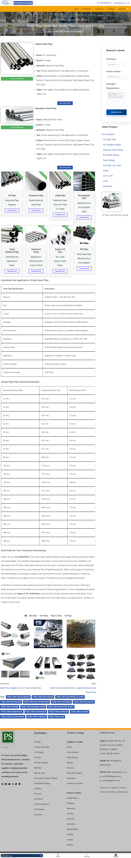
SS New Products (41, 804)
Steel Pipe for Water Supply (61, 707)
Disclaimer (123, 792)
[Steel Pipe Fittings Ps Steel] (6, 2)
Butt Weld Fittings (111, 155)
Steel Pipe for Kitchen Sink (36, 702)
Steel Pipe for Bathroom (18, 697)
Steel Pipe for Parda (61, 702)
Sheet (105, 170)
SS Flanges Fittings (112, 144)
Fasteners (107, 186)
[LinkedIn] (19, 784)
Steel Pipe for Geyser (11, 702)
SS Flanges (39, 752)
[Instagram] (13, 784)
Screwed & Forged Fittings (45, 778)
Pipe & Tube (51, 20)
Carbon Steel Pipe (42, 747)
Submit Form (116, 112)
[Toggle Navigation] (128, 852)
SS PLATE (108, 176)
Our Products (108, 134)
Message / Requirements (112, 86)
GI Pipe (37, 757)
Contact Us (104, 787)
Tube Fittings (109, 160)
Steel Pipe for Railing (84, 702)
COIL (105, 181)
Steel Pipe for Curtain (43, 697)
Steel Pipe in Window (36, 717)
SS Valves (38, 799)
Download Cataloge (23, 3)
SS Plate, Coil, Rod (112, 165)
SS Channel (39, 809)
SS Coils (38, 794)
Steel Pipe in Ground (58, 712)
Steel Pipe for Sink (9, 707)
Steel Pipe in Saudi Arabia (12, 717)
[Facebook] (6, 784)
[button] (91, 8)
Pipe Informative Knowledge (71, 31)
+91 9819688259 (104, 3)
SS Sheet (38, 788)
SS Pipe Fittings (41, 762)
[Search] (128, 9)
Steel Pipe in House (79, 712)
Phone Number (113, 71)
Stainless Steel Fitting (113, 150)
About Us (122, 9)
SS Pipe (37, 742)
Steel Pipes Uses (56, 717)
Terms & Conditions (108, 792)
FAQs (123, 787)
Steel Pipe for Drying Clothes (70, 697)
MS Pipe (38, 768)
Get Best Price (12, 210)
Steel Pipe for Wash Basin (33, 707)
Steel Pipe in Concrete (35, 712)
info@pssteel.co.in (122, 3)
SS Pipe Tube (109, 139)
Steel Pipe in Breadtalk (12, 712)
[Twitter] (16, 784)
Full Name (111, 59)
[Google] (2, 784)
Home (77, 9)
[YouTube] (9, 784)
